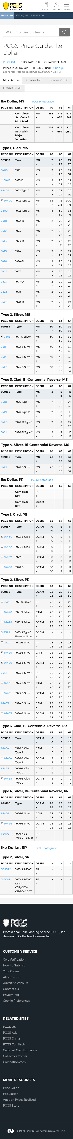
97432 (8, 546)
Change (58, 67)
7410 (4, 220)
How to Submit (14, 965)
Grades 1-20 (34, 80)
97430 (8, 536)
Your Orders (11, 971)
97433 (8, 713)
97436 (8, 823)
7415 (4, 251)
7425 (4, 291)
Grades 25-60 (58, 80)
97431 (7, 693)
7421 (4, 432)
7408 (7, 336)
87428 (8, 612)
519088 (5, 879)
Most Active (11, 80)
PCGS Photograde (43, 101)
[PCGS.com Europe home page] (12, 6)
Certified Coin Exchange (20, 1050)
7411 (3, 346)
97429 (8, 662)
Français (22, 15)
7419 (4, 412)
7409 (4, 210)
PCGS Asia (10, 1032)
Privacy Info (11, 995)
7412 (4, 230)
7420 (4, 422)
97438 (8, 567)
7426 (4, 302)
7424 (4, 281)
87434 (5, 748)
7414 (4, 356)
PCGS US (9, 1027)
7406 (4, 170)
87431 (7, 683)
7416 (4, 261)
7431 (4, 672)
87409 (5, 190)
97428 (8, 622)
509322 (6, 869)
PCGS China (11, 1038)
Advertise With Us (15, 983)
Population (10, 1094)
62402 (5, 833)
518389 (5, 632)
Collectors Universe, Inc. (49, 1131)
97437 (8, 557)
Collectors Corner (15, 1056)
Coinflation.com (14, 1062)
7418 (4, 401)
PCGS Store (11, 1105)
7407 (7, 180)
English (7, 15)
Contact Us (11, 989)
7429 (7, 642)
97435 (8, 778)
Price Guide (11, 62)
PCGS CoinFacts (14, 1044)
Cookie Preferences (16, 1000)
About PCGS (11, 977)
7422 (4, 467)
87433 (5, 703)
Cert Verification (14, 959)
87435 (5, 768)
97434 (8, 758)
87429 (8, 652)
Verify (45, 9)
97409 (8, 200)
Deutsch (37, 15)
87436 (5, 813)
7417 (3, 367)
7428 (7, 602)
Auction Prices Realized (19, 1100)
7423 (4, 271)
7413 (4, 241)
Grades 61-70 (12, 88)
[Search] (64, 32)
